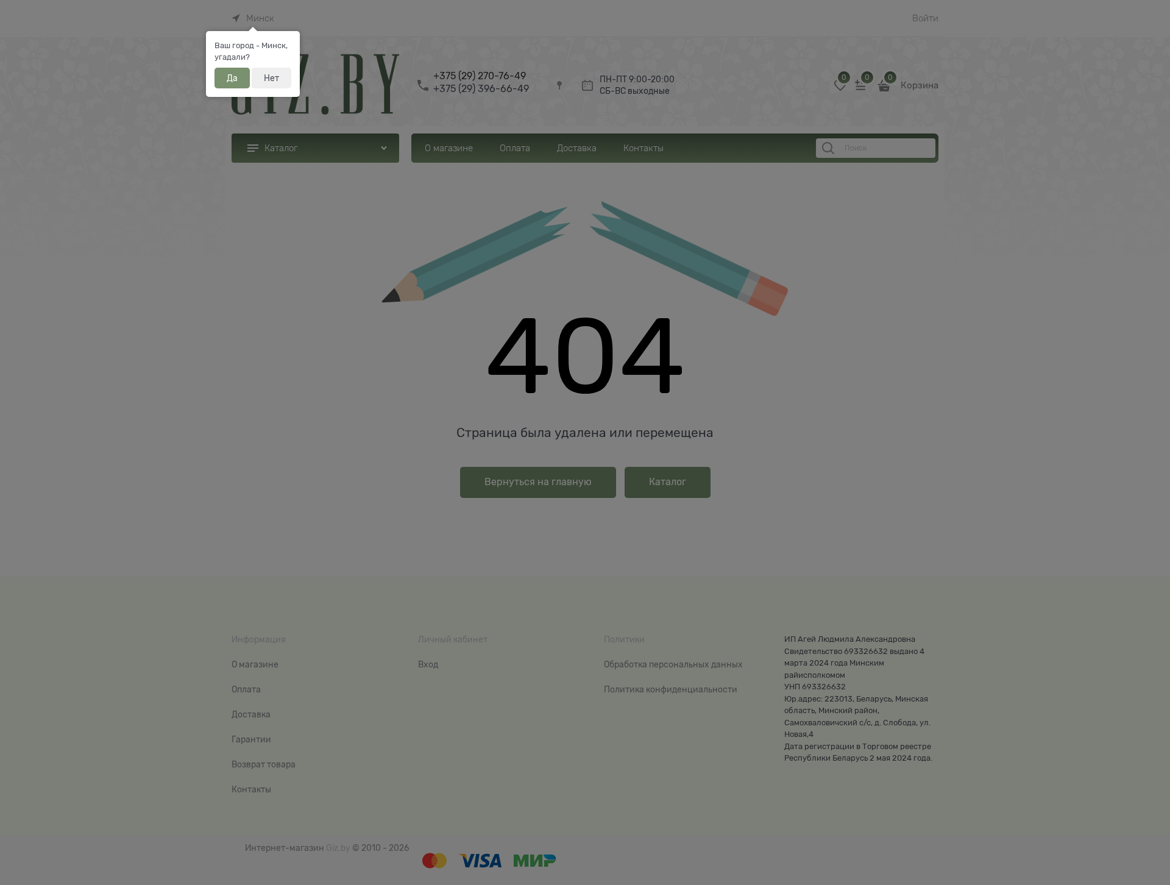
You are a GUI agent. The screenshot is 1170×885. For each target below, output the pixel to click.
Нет (271, 78)
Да (232, 78)
